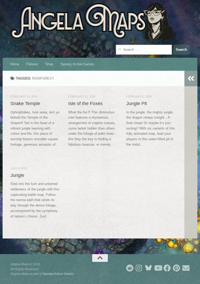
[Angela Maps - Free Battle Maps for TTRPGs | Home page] (91, 21)
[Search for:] (144, 50)
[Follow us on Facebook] (167, 268)
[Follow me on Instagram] (139, 268)
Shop (49, 64)
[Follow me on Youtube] (157, 268)
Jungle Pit (136, 103)
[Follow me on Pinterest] (176, 268)
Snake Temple (25, 103)
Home (14, 64)
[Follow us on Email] (186, 268)
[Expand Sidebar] (190, 78)
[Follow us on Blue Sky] (148, 268)
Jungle (17, 175)
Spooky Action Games (77, 64)
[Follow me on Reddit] (129, 268)
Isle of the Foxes (85, 103)
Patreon (32, 64)
